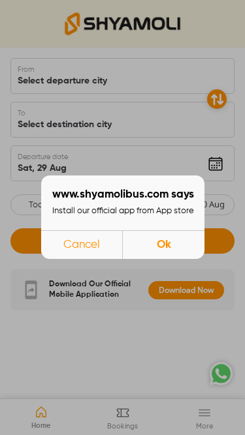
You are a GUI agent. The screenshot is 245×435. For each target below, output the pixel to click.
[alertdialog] (122, 217)
